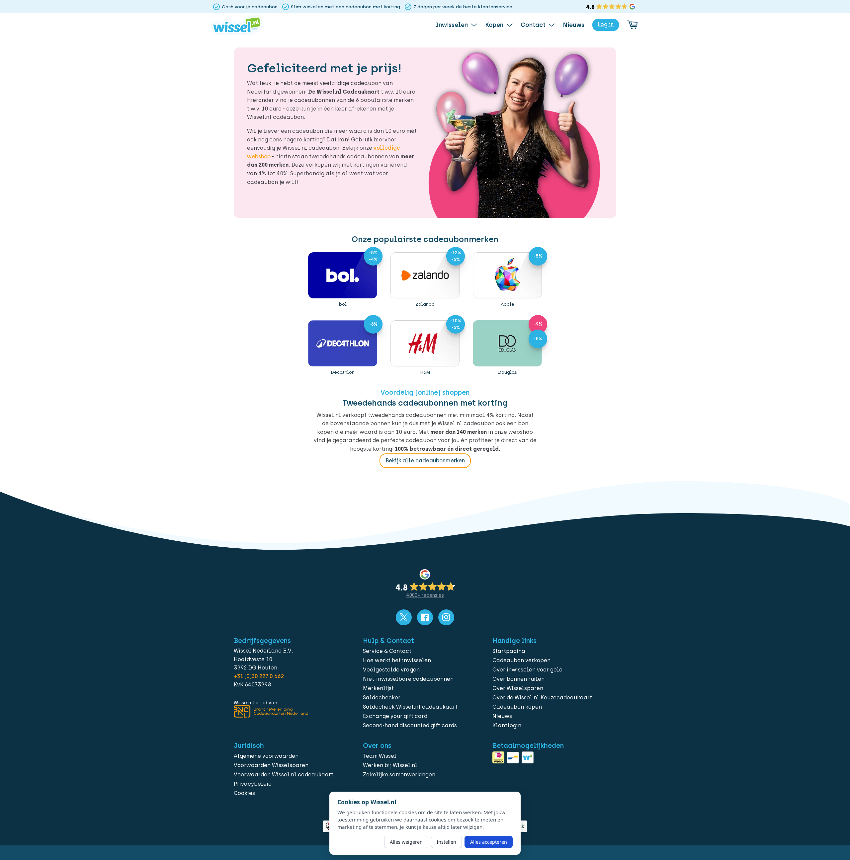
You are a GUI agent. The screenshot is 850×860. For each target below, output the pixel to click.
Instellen (446, 842)
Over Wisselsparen (517, 688)
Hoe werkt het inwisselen (397, 660)
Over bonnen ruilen (518, 679)
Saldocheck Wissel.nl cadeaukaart (410, 707)
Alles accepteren (488, 842)
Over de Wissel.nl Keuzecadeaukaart (542, 697)
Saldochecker (381, 697)
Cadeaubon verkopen (521, 660)
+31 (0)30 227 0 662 (259, 676)
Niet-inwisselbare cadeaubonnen (408, 679)
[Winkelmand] (632, 25)
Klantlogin (506, 725)
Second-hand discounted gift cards (410, 725)
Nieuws (502, 716)
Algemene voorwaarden (266, 756)
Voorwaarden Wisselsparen (271, 765)
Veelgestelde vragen (391, 669)
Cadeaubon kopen (517, 707)
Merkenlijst (378, 688)
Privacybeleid (253, 784)
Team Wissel (379, 756)
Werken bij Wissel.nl (390, 765)
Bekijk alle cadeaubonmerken (425, 460)
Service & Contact (387, 651)
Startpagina (508, 651)
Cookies (244, 793)
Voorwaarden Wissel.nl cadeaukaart (283, 774)
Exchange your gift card (395, 716)
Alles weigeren (406, 842)
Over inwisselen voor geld (527, 669)
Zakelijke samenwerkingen (399, 774)
